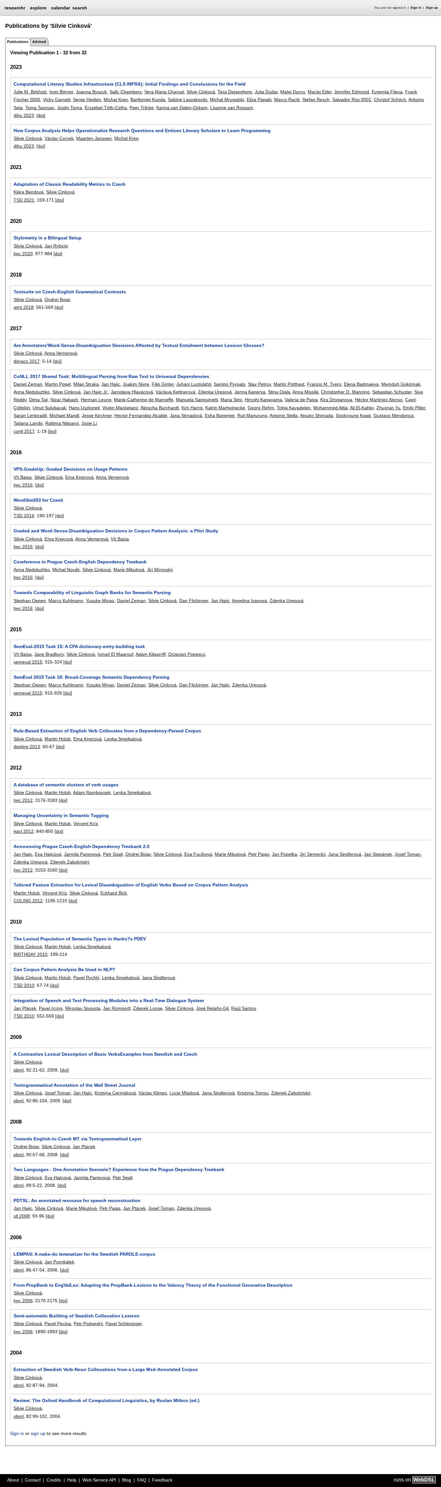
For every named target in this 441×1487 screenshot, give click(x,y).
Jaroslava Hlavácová (132, 391)
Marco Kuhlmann (65, 600)
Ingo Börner (61, 91)
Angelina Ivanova (249, 600)
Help (72, 1479)
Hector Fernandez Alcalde (140, 415)
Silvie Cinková (201, 91)
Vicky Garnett (56, 99)
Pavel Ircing (51, 1008)
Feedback (162, 1479)
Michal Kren (116, 99)
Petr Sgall (113, 854)
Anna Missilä (305, 391)
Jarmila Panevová (82, 854)
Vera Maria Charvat (164, 91)
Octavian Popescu (186, 654)
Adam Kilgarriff (151, 654)
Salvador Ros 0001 (351, 99)
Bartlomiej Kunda (147, 99)
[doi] (40, 115)
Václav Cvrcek (59, 138)
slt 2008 (22, 1216)
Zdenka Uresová (215, 391)
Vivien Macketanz (120, 407)
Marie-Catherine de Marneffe (143, 399)
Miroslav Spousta (82, 1008)
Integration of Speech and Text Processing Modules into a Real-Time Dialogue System (109, 1000)
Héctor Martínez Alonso (379, 399)
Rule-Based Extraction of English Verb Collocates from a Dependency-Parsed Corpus (107, 730)
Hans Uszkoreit (84, 407)
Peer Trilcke (141, 107)
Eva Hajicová (48, 854)
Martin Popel (58, 384)
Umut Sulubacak (49, 407)
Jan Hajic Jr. (95, 391)
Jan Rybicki (56, 245)
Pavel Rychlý (86, 977)
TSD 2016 (24, 515)
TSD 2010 (24, 985)
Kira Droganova (336, 399)
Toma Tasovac (40, 107)
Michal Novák (66, 569)
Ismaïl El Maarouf (115, 654)
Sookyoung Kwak (353, 415)
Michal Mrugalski (227, 99)
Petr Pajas (258, 854)
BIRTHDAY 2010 (30, 954)
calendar (60, 7)
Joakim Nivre (136, 384)
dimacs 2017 (27, 361)
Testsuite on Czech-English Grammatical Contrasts (70, 291)
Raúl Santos (243, 1008)
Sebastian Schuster (392, 391)
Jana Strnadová (186, 415)
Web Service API (99, 1479)
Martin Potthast (288, 384)
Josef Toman (408, 854)
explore (38, 7)
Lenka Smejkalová (123, 738)
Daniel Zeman (28, 384)
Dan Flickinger (193, 600)
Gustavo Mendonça (394, 415)
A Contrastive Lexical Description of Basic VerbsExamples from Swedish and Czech (105, 1054)
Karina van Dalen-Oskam (182, 107)
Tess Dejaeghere (235, 91)
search (79, 7)
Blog (126, 1479)
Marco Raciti (287, 99)
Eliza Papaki (259, 99)
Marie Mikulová (128, 569)
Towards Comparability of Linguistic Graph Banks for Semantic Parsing (92, 592)
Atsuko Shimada (316, 415)
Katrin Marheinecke (225, 407)
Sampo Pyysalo (229, 384)
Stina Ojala (279, 391)
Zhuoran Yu (388, 407)
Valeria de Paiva (301, 399)
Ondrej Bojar (57, 299)
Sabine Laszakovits (187, 99)
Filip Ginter (163, 384)
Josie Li (89, 423)
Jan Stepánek (378, 854)
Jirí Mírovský (160, 569)
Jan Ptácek (25, 1008)
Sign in (415, 7)
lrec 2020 (23, 253)
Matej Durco (292, 91)
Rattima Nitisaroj (62, 423)
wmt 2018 (24, 307)
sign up (38, 1433)
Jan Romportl (116, 1008)
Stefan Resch (316, 99)
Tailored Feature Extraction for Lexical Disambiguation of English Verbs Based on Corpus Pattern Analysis (131, 884)
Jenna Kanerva (249, 391)
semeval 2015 (28, 662)
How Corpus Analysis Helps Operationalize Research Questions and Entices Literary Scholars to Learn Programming (142, 130)
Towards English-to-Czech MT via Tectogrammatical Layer (77, 1138)
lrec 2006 (23, 1300)
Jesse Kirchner (97, 415)
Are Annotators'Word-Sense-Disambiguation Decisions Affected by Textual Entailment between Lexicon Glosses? (139, 345)
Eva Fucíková (198, 854)
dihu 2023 (24, 115)
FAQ (141, 1479)
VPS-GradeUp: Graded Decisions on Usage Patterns (71, 469)
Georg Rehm (261, 407)
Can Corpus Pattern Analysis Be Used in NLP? (64, 969)
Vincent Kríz (85, 823)
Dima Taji (38, 399)
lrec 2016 (23, 484)
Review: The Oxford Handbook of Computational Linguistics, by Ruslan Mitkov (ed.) (107, 1400)
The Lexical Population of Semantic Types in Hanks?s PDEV (80, 938)
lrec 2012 (23, 800)
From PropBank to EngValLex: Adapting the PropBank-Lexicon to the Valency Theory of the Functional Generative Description (153, 1285)
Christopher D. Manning (345, 391)
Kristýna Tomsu (253, 1092)
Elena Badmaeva (361, 384)
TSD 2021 (24, 200)
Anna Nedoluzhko (32, 391)
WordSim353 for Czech (38, 500)
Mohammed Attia (330, 407)
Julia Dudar (266, 91)
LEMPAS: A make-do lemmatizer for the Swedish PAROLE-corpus (84, 1254)
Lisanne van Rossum (231, 107)
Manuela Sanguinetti (197, 399)
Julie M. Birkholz (30, 91)
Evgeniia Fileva (387, 91)
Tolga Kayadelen (294, 407)
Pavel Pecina (58, 1323)
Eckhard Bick (113, 892)
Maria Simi (231, 399)
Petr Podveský (88, 1323)
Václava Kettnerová (175, 391)
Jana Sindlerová (344, 854)
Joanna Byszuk (91, 91)
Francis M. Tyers (324, 384)
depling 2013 (27, 746)
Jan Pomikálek (59, 1261)
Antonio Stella (284, 415)
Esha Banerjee (220, 415)
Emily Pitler (414, 407)
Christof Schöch (390, 99)
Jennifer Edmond (351, 91)
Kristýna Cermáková (115, 1092)
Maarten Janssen (94, 138)
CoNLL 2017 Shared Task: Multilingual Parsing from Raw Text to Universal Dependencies (111, 376)
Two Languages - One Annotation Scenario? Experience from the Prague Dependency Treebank (119, 1169)
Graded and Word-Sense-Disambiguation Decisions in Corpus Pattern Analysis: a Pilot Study (116, 530)
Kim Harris (192, 407)
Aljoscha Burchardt (159, 407)
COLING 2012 (28, 900)
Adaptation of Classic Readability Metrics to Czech (70, 184)
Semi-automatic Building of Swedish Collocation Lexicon (76, 1315)
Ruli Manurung (252, 415)
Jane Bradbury (49, 654)
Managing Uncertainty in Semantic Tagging (61, 815)
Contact (33, 1479)
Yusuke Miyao (100, 600)
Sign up (432, 7)
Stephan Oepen (30, 600)
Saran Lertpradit (30, 415)
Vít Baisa (23, 477)
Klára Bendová (29, 191)
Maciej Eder (320, 91)
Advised (39, 42)
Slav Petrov (259, 384)
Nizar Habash (64, 399)
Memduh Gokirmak (400, 384)
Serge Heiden (87, 99)
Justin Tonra (69, 107)
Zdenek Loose (147, 1008)
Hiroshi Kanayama (263, 399)
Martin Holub (58, 738)
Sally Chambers (125, 91)
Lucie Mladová (184, 1092)
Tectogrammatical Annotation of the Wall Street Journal (74, 1085)
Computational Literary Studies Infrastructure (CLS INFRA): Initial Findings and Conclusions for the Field (130, 84)
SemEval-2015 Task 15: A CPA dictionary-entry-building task (79, 646)
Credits (53, 1479)
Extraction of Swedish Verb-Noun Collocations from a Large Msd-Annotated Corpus (106, 1369)
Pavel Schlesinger (124, 1323)
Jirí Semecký (313, 854)
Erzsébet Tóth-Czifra (106, 107)
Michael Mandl (64, 415)
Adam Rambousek (92, 792)
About (13, 1479)
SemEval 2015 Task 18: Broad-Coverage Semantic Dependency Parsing (91, 677)
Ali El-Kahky (362, 407)
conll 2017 (24, 431)
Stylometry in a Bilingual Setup (48, 237)
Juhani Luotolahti (193, 384)
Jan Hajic (110, 384)
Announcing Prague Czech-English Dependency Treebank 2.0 (81, 846)
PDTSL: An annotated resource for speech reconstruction (77, 1200)
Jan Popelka (284, 854)
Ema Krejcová (79, 477)
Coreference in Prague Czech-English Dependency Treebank (80, 561)
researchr (15, 7)
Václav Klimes (152, 1092)
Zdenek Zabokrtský (69, 861)
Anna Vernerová (60, 353)
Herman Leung (96, 399)
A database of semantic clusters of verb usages (66, 784)
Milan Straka (86, 384)
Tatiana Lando (28, 423)
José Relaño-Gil (212, 1008)
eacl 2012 (24, 831)
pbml (19, 1070)
